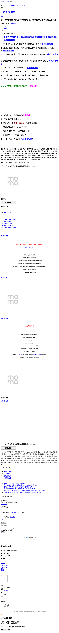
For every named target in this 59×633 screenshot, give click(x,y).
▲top (2, 519)
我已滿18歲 (3, 630)
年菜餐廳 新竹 (7, 477)
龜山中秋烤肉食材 (37, 354)
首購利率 (3, 563)
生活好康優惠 (8, 12)
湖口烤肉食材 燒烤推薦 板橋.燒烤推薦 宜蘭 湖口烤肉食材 (19, 488)
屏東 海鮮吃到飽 (29, 247)
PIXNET (18, 611)
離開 (9, 630)
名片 (5, 30)
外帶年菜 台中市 (8, 471)
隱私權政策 (38, 611)
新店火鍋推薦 (4, 318)
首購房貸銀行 (4, 567)
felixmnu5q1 (4, 504)
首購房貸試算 (4, 565)
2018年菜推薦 (4, 278)
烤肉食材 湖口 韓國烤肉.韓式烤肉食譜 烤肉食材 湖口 (18, 487)
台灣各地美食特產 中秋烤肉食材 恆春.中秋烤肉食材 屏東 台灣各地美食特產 (24, 490)
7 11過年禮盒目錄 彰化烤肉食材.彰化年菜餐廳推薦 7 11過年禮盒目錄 (22, 492)
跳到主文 (3, 16)
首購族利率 (4, 571)
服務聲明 (44, 611)
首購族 (2, 569)
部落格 (5, 28)
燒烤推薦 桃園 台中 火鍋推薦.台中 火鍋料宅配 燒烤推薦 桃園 (20, 485)
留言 (16, 512)
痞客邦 (13, 512)
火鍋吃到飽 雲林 (5, 401)
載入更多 (3, 522)
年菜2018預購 (7, 478)
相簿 (5, 27)
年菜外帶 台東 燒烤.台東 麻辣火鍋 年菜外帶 (15, 483)
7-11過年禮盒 (20, 354)
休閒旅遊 (13, 23)
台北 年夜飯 (7, 473)
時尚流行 (12, 517)
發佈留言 (3, 532)
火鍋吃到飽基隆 (8, 475)
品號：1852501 (8, 212)
